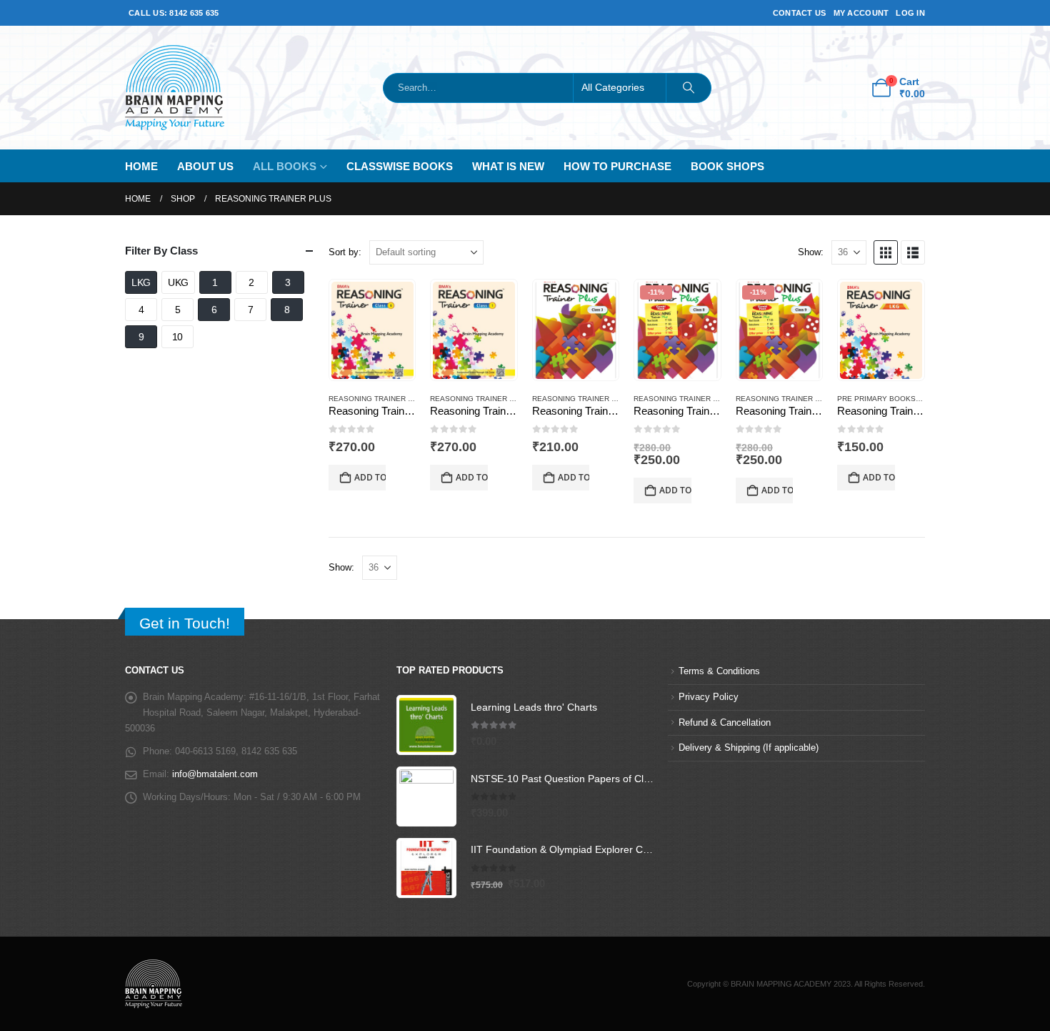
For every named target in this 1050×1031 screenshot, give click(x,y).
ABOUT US (205, 166)
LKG (141, 282)
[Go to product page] (372, 330)
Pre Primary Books (876, 399)
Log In (910, 13)
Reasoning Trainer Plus (378, 399)
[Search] (688, 88)
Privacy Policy (709, 697)
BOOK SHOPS (727, 166)
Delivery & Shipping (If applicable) (749, 748)
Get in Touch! (184, 623)
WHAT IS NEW (508, 166)
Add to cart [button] (370, 477)
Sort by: (345, 252)
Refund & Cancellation (725, 723)
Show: (811, 252)
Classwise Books (399, 166)
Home (141, 166)
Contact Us (799, 13)
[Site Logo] (174, 87)
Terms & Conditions (719, 671)
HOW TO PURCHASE (617, 166)
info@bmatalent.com (215, 774)
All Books (284, 166)
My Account (861, 13)
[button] (886, 252)
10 (177, 336)
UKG (178, 282)
